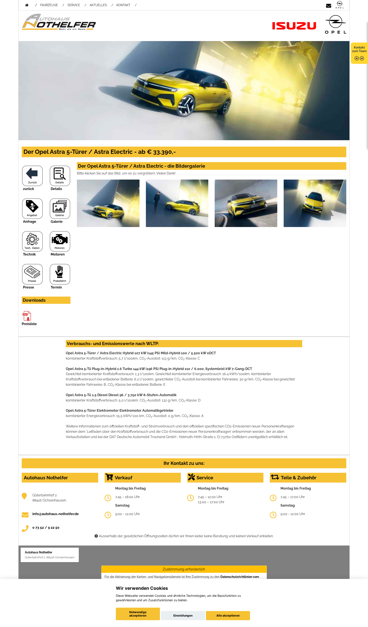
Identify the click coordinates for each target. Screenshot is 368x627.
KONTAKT (123, 5)
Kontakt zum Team (359, 49)
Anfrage (29, 222)
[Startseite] (339, 5)
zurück (28, 189)
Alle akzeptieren (228, 615)
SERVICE (74, 5)
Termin (56, 287)
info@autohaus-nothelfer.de (55, 514)
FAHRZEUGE (49, 5)
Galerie (57, 222)
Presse (28, 287)
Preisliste (29, 324)
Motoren (58, 254)
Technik (29, 254)
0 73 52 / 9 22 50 (45, 528)
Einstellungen (183, 615)
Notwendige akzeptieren (138, 613)
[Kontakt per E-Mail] (328, 5)
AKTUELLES (98, 5)
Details (56, 189)
